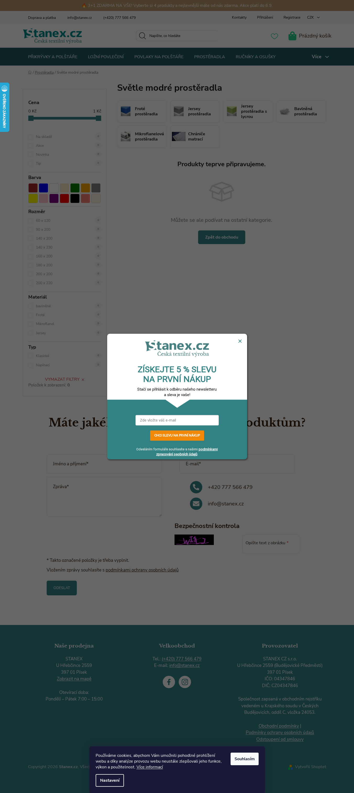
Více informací (150, 767)
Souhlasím (245, 759)
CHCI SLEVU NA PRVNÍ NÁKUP (177, 435)
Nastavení (109, 780)
